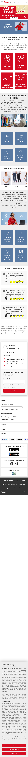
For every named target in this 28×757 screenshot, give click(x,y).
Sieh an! (3, 425)
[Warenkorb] (26, 2)
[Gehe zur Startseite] (6, 2)
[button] (2, 2)
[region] (14, 709)
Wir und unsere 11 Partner (8, 668)
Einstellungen (14, 753)
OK (14, 745)
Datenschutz (22, 480)
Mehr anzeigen (12, 387)
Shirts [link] (6, 186)
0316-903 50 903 (7, 419)
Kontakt (3, 400)
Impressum (14, 484)
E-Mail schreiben (7, 405)
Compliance (8, 488)
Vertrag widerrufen (8, 480)
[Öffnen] (25, 16)
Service (3, 429)
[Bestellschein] (18, 2)
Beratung (4, 434)
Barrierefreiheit (6, 484)
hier (7, 688)
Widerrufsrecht (22, 484)
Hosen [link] (16, 186)
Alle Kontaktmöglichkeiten (11, 409)
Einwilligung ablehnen (14, 749)
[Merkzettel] (22, 2)
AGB (17, 480)
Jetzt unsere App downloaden (14, 446)
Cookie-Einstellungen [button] (18, 488)
